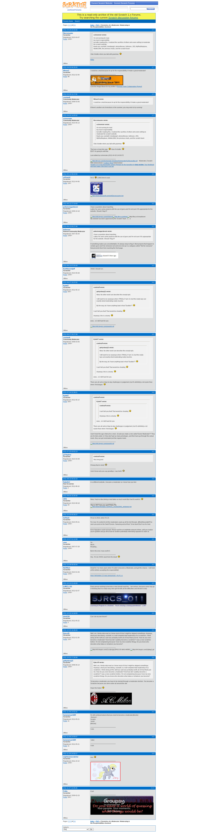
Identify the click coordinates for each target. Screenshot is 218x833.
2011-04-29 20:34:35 (70, 30)
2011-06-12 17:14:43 (70, 204)
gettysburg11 (68, 661)
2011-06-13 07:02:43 (70, 265)
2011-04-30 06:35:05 (70, 67)
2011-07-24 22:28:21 (70, 392)
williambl (66, 177)
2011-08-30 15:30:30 (70, 496)
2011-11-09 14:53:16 (70, 712)
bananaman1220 (69, 715)
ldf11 (65, 499)
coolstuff (66, 97)
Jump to (66, 827)
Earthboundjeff (69, 269)
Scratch (74, 5)
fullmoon (66, 230)
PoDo (65, 791)
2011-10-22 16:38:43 (70, 630)
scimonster (67, 119)
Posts (65, 39)
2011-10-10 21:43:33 (70, 583)
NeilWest (66, 568)
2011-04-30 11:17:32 (70, 94)
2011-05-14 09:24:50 (70, 174)
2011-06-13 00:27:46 (70, 226)
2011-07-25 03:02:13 (70, 451)
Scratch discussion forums (123, 17)
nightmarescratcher (70, 757)
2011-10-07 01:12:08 (70, 539)
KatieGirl (66, 482)
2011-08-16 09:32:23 (70, 479)
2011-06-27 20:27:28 (70, 334)
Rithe (92, 60)
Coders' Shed (108, 163)
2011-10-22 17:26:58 (70, 657)
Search (77, 21)
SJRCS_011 (67, 586)
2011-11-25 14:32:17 (70, 754)
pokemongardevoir (70, 207)
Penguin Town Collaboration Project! (129, 86)
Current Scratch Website (101, 3)
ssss (65, 542)
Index (92, 25)
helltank (66, 518)
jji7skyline (67, 455)
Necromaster (68, 33)
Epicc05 (66, 633)
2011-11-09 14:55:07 (70, 737)
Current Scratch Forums (124, 3)
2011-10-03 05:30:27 (70, 515)
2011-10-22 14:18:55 (70, 613)
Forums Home (68, 21)
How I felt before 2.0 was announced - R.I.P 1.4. (106, 575)
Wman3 (66, 71)
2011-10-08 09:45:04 (70, 565)
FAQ (97, 25)
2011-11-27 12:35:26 (70, 788)
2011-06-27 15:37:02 (70, 282)
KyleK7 (66, 286)
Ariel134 (66, 616)
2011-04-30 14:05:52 (70, 115)
